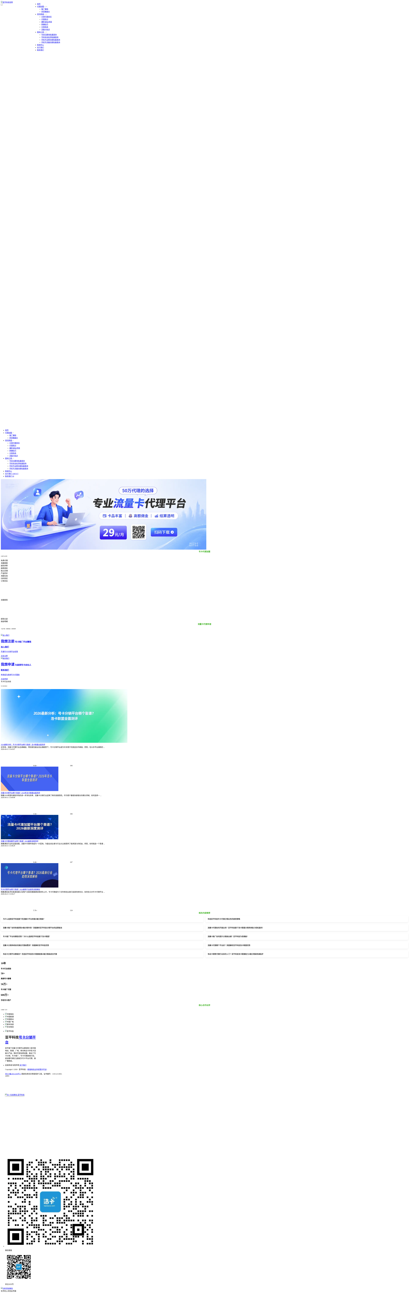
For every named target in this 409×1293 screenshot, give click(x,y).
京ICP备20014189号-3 (13, 1074)
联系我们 (40, 50)
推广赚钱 (44, 9)
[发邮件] (34, 1154)
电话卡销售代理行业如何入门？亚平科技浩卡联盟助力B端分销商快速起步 (235, 954)
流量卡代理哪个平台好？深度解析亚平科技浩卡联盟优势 (229, 945)
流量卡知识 (45, 29)
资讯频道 (40, 14)
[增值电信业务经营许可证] (37, 1069)
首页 (38, 4)
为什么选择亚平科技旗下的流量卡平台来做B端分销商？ (24, 919)
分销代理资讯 (46, 17)
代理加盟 (40, 6)
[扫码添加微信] (204, 1288)
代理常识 (44, 19)
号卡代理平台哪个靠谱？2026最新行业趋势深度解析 (20, 889)
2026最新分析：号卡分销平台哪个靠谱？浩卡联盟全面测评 (23, 745)
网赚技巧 (44, 24)
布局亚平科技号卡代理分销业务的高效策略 (224, 919)
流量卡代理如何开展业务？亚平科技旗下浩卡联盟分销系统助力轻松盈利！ (236, 928)
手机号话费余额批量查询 (50, 40)
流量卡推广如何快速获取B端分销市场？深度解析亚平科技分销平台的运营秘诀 (32, 928)
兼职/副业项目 (46, 22)
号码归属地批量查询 (49, 35)
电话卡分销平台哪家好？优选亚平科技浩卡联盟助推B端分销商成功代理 (30, 954)
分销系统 (44, 27)
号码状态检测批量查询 (49, 37)
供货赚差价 (45, 12)
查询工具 (40, 32)
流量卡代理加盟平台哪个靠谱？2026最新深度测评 (19, 841)
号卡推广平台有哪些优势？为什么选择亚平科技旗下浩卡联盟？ (27, 936)
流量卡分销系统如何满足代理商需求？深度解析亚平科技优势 (26, 945)
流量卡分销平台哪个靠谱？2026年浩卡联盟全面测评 (20, 793)
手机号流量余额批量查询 (50, 42)
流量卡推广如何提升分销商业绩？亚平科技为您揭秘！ (228, 936)
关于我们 (40, 47)
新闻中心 (40, 45)
